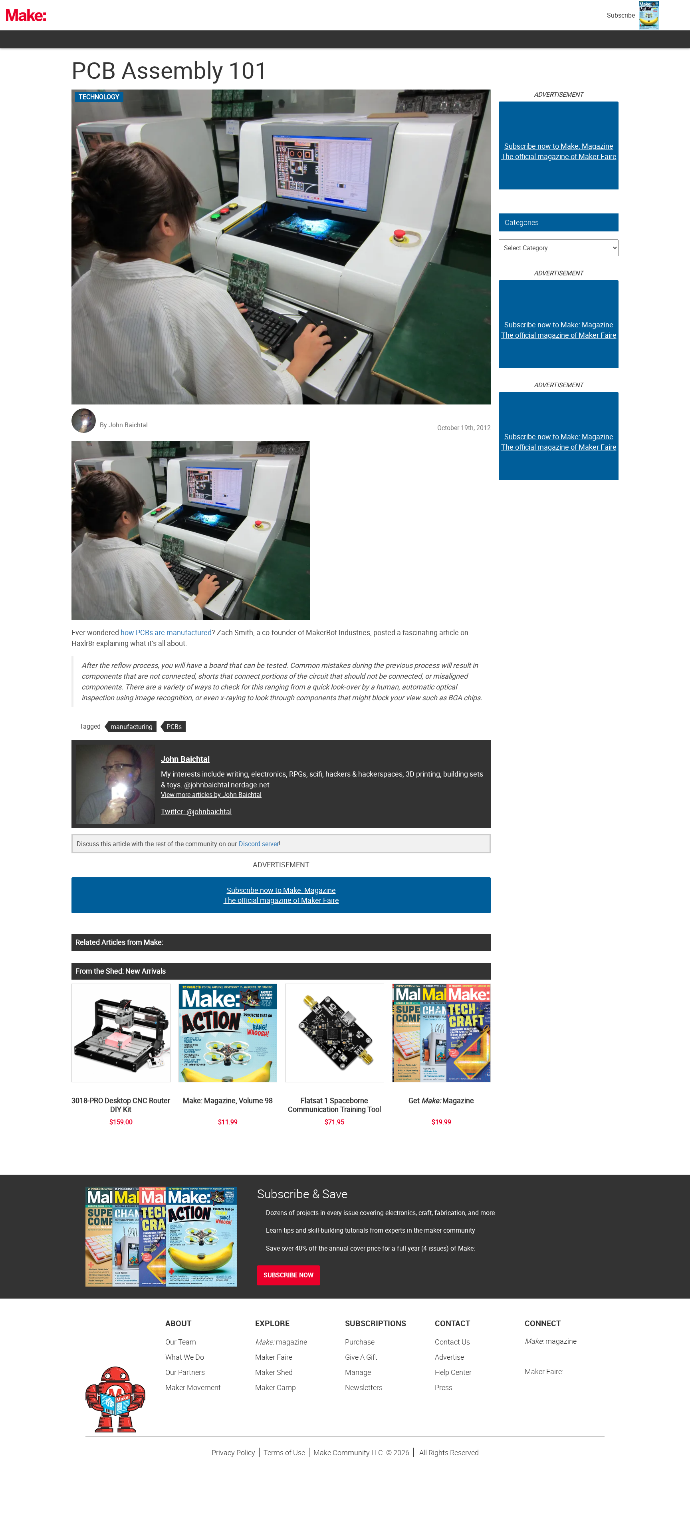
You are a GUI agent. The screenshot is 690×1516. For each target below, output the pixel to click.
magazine (281, 1342)
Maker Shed (274, 1372)
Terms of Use (284, 1452)
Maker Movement (193, 1387)
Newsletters (364, 1387)
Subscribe (621, 15)
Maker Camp (275, 1387)
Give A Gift (361, 1357)
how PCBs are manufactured (166, 632)
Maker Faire (273, 1357)
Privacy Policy (233, 1452)
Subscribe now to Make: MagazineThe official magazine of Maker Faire (281, 895)
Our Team (180, 1342)
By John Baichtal (124, 424)
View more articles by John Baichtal (211, 794)
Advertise (449, 1357)
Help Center (453, 1372)
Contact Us (452, 1342)
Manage (358, 1372)
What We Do (184, 1357)
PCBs (174, 726)
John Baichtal (185, 758)
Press (443, 1387)
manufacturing (132, 726)
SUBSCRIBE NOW (288, 1275)
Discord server (259, 843)
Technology (99, 96)
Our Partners (185, 1372)
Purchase (360, 1342)
